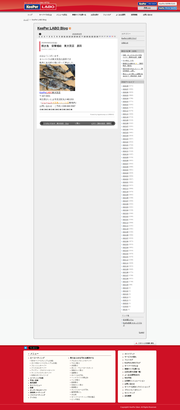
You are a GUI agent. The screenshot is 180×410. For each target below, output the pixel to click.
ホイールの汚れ (77, 375)
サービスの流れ (130, 357)
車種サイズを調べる (79, 15)
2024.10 (125, 154)
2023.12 (125, 185)
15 (75, 36)
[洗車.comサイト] (147, 10)
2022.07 (125, 238)
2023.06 (125, 204)
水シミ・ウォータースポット (82, 368)
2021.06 (125, 278)
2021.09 (125, 269)
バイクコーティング (37, 395)
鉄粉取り (74, 382)
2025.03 (125, 139)
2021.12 (125, 260)
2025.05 (125, 132)
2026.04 (125, 98)
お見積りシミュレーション (135, 381)
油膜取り (74, 373)
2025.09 (125, 120)
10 (62, 36)
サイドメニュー (36, 385)
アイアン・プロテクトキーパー (43, 370)
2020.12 (125, 297)
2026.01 (125, 108)
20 (87, 36)
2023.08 (125, 198)
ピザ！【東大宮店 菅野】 (101, 124)
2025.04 (125, 135)
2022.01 (125, 257)
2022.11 (125, 226)
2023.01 (125, 219)
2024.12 (125, 148)
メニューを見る (61, 15)
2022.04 (125, 247)
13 (69, 36)
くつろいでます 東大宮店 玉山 (56, 124)
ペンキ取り (75, 380)
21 (90, 36)
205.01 (125, 309)
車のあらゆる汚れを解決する (82, 358)
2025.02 (125, 142)
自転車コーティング (37, 392)
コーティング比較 (36, 378)
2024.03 (125, 176)
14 (72, 36)
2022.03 (125, 250)
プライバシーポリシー (133, 390)
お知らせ (125, 43)
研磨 (31, 388)
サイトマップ (130, 393)
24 (97, 36)
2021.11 (125, 263)
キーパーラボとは (45, 15)
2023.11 (125, 188)
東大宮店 (50, 92)
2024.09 (125, 157)
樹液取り (74, 387)
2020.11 (125, 300)
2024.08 (125, 160)
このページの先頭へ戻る (145, 343)
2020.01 (125, 303)
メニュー (34, 353)
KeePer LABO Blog (52, 28)
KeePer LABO (44, 7)
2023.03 (125, 213)
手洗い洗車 (34, 380)
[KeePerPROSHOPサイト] (147, 5)
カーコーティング (37, 358)
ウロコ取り (75, 363)
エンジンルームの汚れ (79, 390)
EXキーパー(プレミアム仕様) (42, 361)
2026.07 (125, 89)
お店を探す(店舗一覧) (133, 372)
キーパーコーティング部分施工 (83, 397)
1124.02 (125, 306)
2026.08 (125, 86)
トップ (30, 15)
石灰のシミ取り (77, 385)
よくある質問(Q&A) (132, 375)
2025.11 (125, 114)
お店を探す (95, 15)
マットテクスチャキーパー (41, 373)
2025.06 (125, 129)
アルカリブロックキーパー (81, 361)
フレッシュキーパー (39, 365)
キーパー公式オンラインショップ (137, 387)
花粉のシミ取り (77, 370)
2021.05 (125, 281)
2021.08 (125, 272)
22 (92, 36)
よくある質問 (120, 15)
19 (85, 36)
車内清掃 (33, 383)
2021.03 (125, 288)
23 (95, 36)
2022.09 (125, 232)
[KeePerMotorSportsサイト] (167, 10)
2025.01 (125, 145)
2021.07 (125, 275)
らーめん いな (128, 60)
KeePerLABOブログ (132, 363)
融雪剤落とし (76, 392)
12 (67, 36)
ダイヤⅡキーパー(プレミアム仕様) (44, 363)
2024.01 (125, 182)
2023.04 (125, 210)
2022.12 (125, 222)
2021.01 (125, 294)
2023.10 (125, 191)
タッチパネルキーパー (38, 390)
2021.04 (125, 284)
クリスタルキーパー (39, 368)
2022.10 (125, 229)
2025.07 (125, 126)
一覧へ (77, 123)
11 (64, 36)
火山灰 (73, 395)
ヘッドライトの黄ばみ (79, 378)
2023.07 (125, 201)
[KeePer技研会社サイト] (167, 5)
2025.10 (125, 117)
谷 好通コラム (128, 320)
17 (79, 36)
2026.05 (125, 95)
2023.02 (125, 216)
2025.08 (125, 123)
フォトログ (107, 15)
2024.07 (125, 164)
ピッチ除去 (75, 399)
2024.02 (125, 179)
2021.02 (125, 291)
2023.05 (125, 207)
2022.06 (125, 241)
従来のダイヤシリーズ (39, 375)
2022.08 (125, 235)
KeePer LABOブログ (49, 49)
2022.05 (125, 244)
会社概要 (128, 396)
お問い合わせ (147, 15)
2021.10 (125, 266)
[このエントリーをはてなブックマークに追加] (25, 349)
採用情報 (134, 15)
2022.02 (125, 253)
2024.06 (125, 167)
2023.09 (125, 195)
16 (77, 36)
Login (141, 333)
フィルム (33, 397)
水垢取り (74, 365)
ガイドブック (130, 354)
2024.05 (125, 170)
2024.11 (125, 151)
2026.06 (125, 92)
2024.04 (125, 173)
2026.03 (125, 101)
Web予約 (128, 378)
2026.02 (125, 104)
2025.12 (125, 111)
